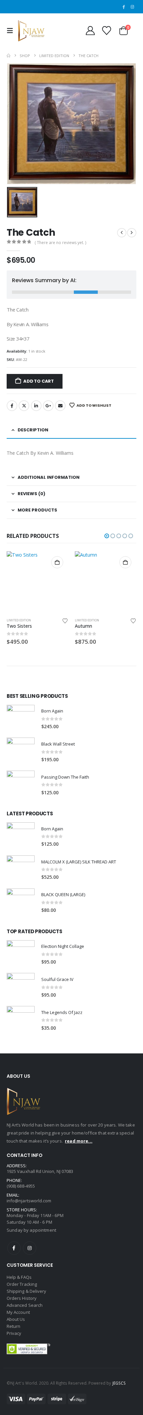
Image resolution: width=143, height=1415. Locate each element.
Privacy (14, 1333)
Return (13, 1326)
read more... (78, 1141)
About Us (16, 1319)
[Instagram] (132, 7)
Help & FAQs (19, 1277)
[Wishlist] (106, 30)
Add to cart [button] (57, 562)
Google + (48, 405)
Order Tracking (22, 1284)
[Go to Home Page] (8, 55)
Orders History (22, 1298)
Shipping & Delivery (26, 1291)
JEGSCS (119, 1383)
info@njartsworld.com (29, 1201)
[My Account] (90, 30)
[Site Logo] (31, 30)
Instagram (29, 1248)
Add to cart (38, 381)
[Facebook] (123, 7)
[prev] (121, 232)
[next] (131, 232)
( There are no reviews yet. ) (60, 242)
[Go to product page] (37, 582)
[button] (12, 30)
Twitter (24, 405)
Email (60, 405)
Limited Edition (19, 620)
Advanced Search (25, 1305)
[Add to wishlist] (65, 620)
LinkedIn (36, 405)
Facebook (12, 405)
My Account (18, 1312)
